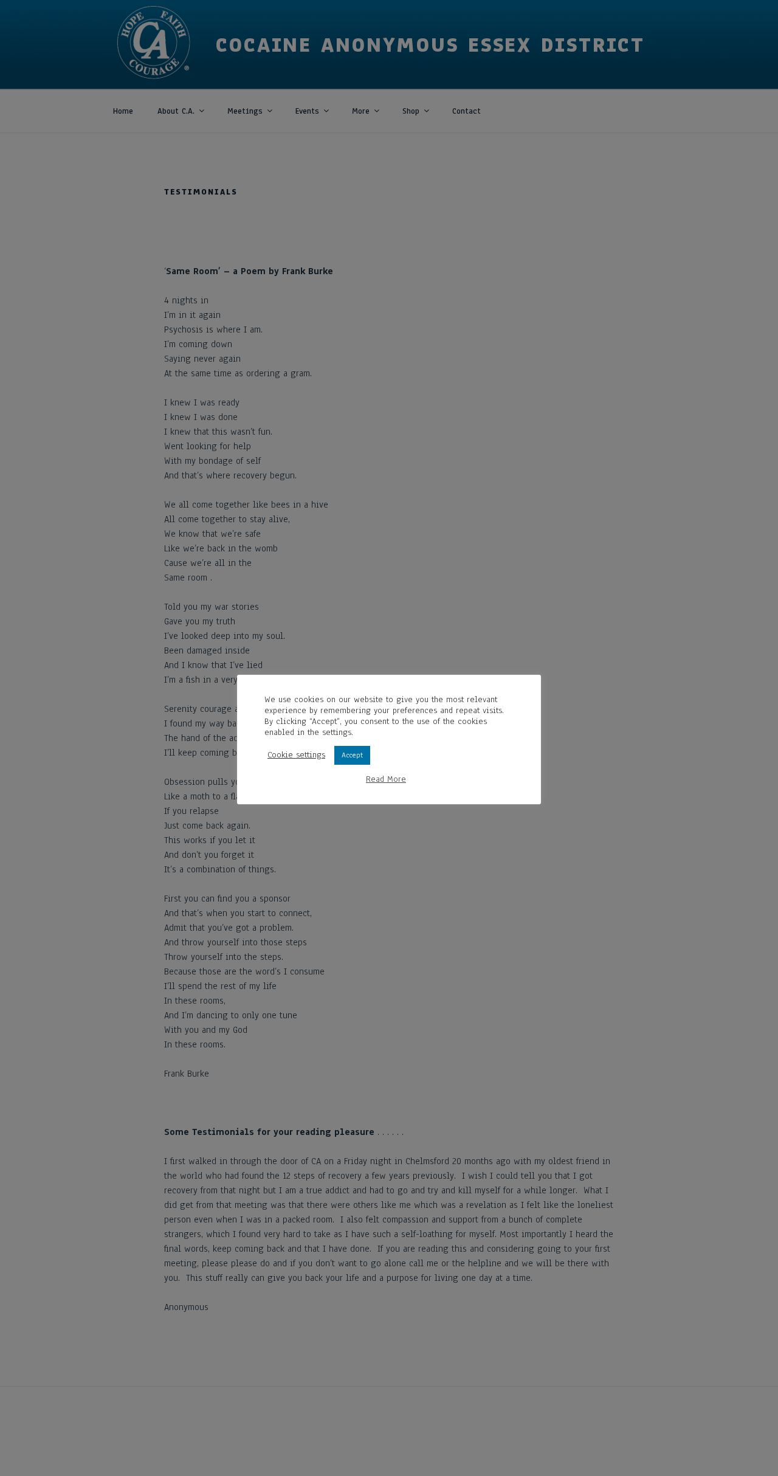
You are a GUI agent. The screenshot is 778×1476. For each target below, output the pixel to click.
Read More (386, 779)
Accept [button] (352, 755)
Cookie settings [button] (296, 755)
